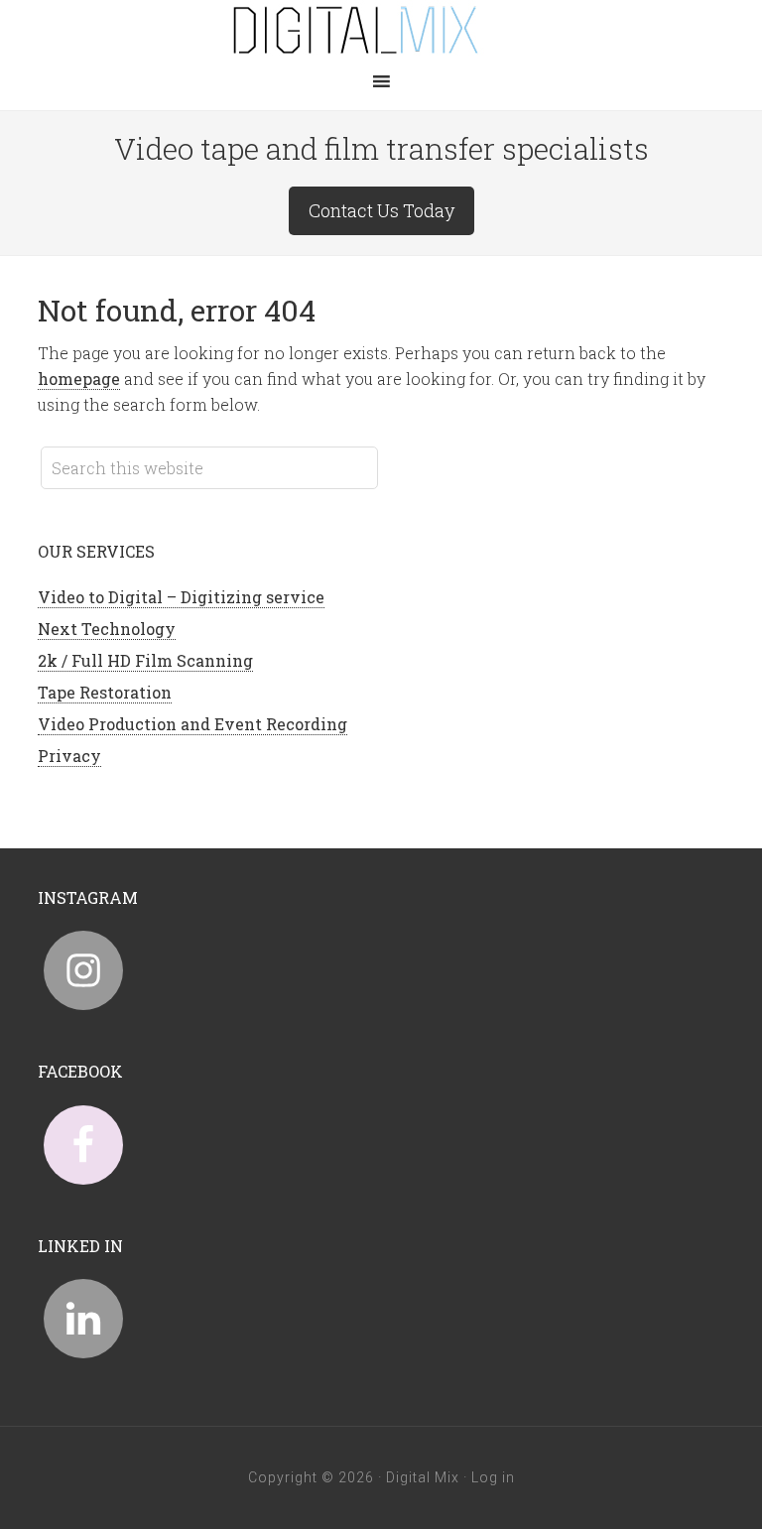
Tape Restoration (105, 692)
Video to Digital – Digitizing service (181, 596)
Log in (493, 1477)
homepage (79, 378)
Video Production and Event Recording (192, 723)
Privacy (69, 755)
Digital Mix (381, 30)
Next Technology (107, 628)
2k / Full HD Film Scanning (145, 660)
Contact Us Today (381, 210)
